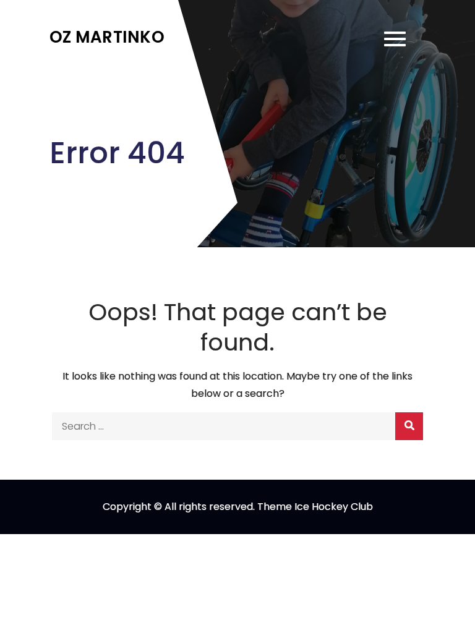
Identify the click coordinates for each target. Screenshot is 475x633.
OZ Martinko (107, 37)
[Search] (409, 426)
